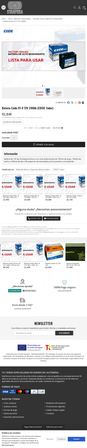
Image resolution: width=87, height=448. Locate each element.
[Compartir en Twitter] (72, 102)
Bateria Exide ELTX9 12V (52, 264)
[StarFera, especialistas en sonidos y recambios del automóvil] (15, 7)
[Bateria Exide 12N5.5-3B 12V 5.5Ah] (75, 184)
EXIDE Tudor (42, 230)
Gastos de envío (10, 413)
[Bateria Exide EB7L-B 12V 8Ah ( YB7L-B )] (54, 184)
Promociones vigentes (55, 406)
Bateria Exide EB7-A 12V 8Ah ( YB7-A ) (31, 196)
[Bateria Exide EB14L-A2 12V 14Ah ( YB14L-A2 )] (12, 252)
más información (64, 291)
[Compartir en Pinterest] (79, 102)
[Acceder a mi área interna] (79, 7)
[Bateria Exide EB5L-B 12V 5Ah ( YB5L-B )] (12, 184)
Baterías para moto (54, 427)
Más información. (8, 445)
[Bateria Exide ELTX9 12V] (54, 252)
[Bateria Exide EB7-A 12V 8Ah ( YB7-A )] (33, 184)
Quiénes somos (10, 406)
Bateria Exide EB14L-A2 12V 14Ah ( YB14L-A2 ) (12, 264)
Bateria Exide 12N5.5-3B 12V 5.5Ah (74, 196)
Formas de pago (10, 410)
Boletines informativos (56, 403)
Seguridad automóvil (33, 427)
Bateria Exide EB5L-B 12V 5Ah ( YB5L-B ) (11, 196)
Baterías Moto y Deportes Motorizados (14, 230)
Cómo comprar (10, 403)
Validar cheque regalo (55, 410)
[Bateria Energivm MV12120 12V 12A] (75, 252)
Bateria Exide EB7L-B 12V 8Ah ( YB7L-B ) (53, 196)
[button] (42, 85)
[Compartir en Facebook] (68, 102)
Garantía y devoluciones (14, 417)
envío (13, 117)
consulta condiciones (22, 309)
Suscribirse (64, 333)
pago (19, 117)
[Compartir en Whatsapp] (76, 102)
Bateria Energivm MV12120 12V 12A (73, 264)
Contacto (50, 413)
